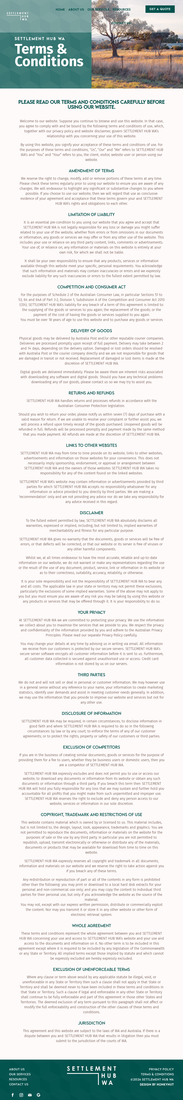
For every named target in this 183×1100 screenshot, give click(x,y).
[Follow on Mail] (29, 1095)
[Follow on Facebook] (12, 1095)
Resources (122, 9)
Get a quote (160, 9)
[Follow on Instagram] (21, 1095)
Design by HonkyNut (157, 1084)
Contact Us (121, 23)
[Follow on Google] (38, 1095)
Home (60, 9)
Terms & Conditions (157, 1074)
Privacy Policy (161, 1069)
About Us (76, 9)
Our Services (98, 9)
